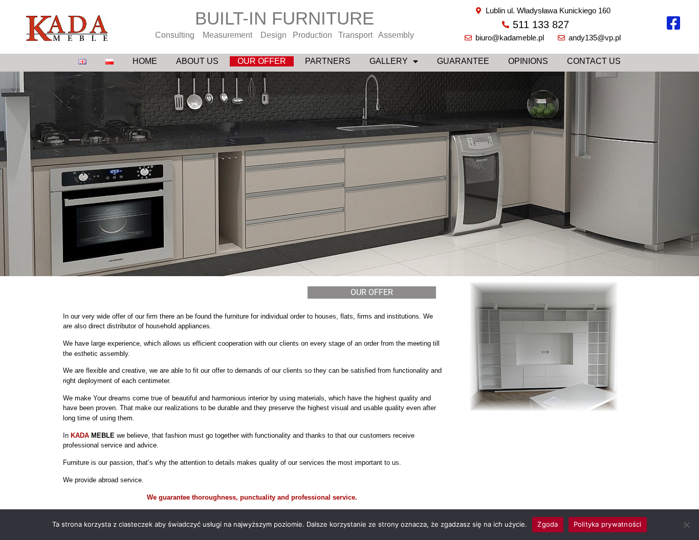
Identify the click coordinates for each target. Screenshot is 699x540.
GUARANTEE (463, 61)
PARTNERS (328, 61)
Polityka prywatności (608, 524)
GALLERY (388, 61)
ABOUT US (197, 61)
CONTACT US (594, 61)
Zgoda (547, 524)
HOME (145, 61)
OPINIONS (528, 61)
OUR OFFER (261, 61)
